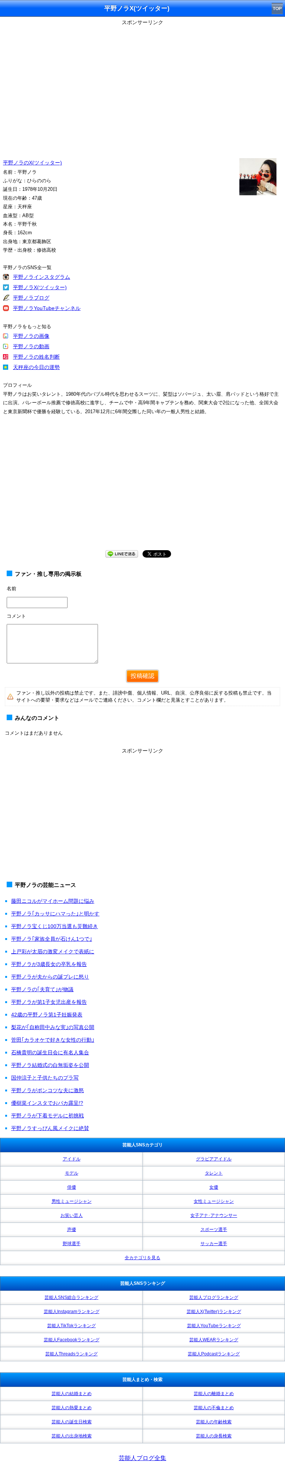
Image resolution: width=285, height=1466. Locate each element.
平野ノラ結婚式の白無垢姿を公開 (50, 1065)
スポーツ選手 (213, 1229)
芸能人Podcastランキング (214, 1353)
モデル (71, 1173)
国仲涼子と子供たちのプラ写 (45, 1078)
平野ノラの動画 (31, 346)
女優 (213, 1187)
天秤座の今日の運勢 (36, 367)
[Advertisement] (142, 490)
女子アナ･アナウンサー (213, 1215)
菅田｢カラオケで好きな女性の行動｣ (52, 1040)
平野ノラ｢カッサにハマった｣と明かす (55, 914)
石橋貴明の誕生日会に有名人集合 (50, 1052)
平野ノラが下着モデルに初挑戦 (47, 1116)
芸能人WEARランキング (213, 1339)
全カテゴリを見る (142, 1257)
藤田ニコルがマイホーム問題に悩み (52, 901)
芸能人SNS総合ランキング (71, 1297)
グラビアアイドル (214, 1159)
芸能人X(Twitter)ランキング (214, 1311)
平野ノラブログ (31, 298)
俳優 (71, 1187)
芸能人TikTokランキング (71, 1325)
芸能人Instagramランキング (71, 1311)
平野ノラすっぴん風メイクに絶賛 (50, 1128)
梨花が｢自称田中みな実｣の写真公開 (52, 1027)
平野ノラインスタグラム (41, 277)
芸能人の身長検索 (214, 1436)
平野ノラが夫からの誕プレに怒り (50, 977)
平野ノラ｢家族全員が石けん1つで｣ (51, 939)
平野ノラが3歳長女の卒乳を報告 (49, 964)
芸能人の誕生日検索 (72, 1421)
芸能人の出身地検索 (72, 1436)
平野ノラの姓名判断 (36, 357)
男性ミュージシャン (72, 1201)
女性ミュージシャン (214, 1201)
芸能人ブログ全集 (142, 1458)
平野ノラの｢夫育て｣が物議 (42, 989)
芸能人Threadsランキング (71, 1353)
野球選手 (72, 1243)
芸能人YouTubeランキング (214, 1325)
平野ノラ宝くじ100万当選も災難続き (54, 926)
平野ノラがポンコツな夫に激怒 (47, 1090)
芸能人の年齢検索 (214, 1421)
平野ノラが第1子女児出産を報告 (49, 1002)
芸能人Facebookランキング (71, 1339)
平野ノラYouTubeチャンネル (47, 308)
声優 (71, 1229)
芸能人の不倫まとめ (214, 1407)
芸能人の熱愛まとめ (72, 1407)
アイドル (72, 1159)
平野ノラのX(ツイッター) (32, 163)
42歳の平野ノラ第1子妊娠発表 (46, 1015)
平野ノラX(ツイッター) (40, 287)
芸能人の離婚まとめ (214, 1393)
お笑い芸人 (71, 1215)
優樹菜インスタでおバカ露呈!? (47, 1103)
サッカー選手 (213, 1243)
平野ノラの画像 (31, 336)
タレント (214, 1173)
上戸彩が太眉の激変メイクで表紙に (52, 951)
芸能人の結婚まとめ (72, 1393)
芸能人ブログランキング (213, 1297)
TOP (277, 8)
